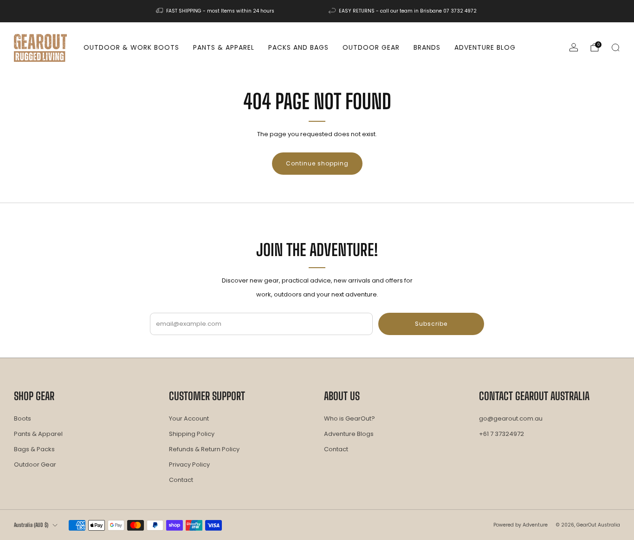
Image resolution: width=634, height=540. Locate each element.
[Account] (573, 47)
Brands (427, 47)
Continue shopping (317, 163)
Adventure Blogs (349, 433)
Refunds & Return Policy (204, 449)
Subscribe (431, 324)
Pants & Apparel (223, 47)
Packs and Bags (298, 47)
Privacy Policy (189, 464)
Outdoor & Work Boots (131, 47)
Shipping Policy (191, 433)
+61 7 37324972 (501, 433)
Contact (181, 479)
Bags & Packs (34, 449)
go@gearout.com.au (511, 418)
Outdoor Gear (371, 47)
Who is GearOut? (349, 418)
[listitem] (215, 11)
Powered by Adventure (520, 524)
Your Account (189, 418)
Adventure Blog (485, 47)
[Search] (615, 47)
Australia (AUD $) (31, 524)
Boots (22, 418)
